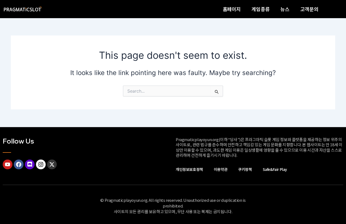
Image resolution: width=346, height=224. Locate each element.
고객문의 (309, 8)
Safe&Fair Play (275, 169)
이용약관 (220, 169)
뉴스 (284, 8)
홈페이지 (232, 8)
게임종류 (260, 8)
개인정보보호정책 (189, 169)
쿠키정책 (245, 169)
